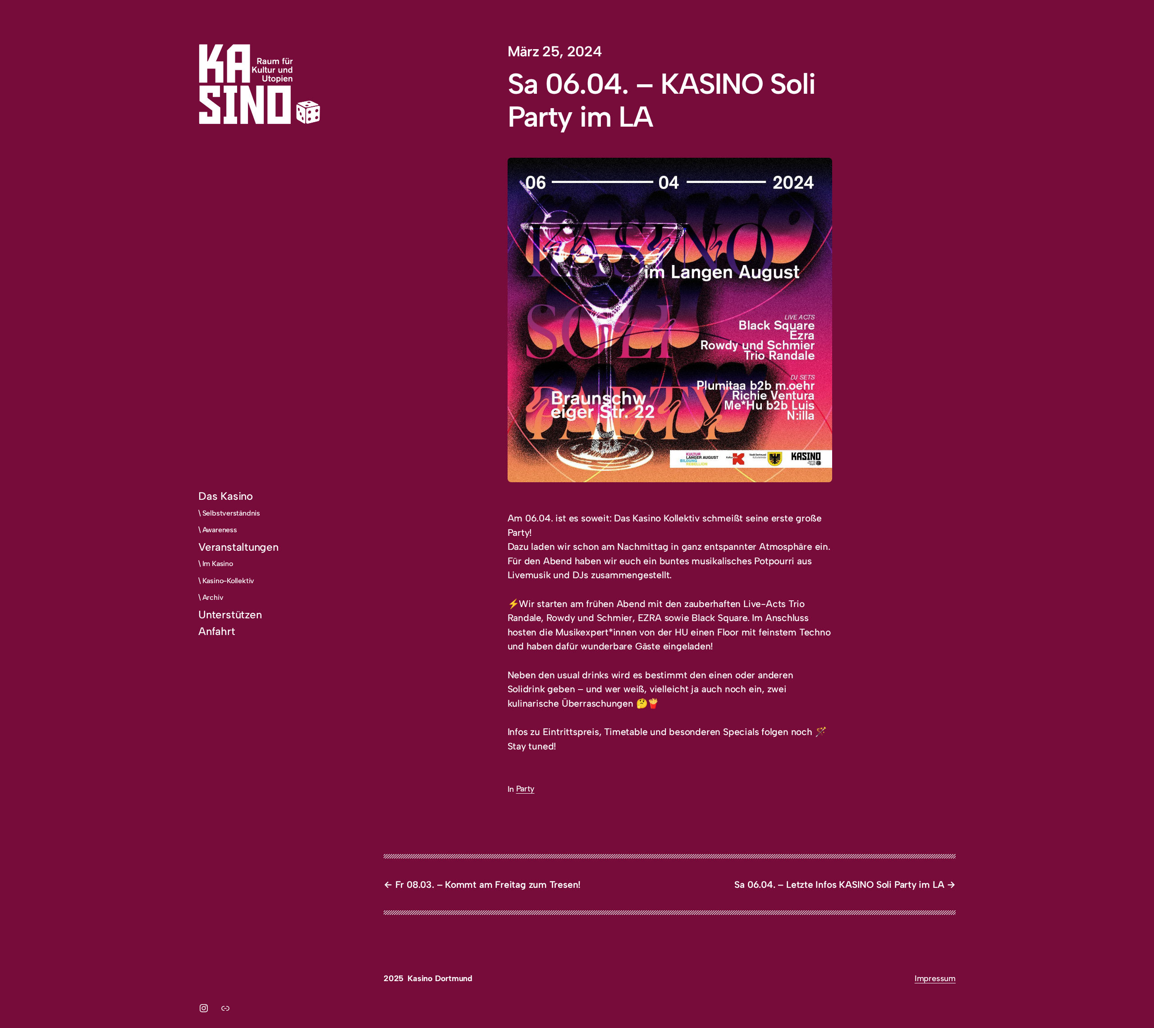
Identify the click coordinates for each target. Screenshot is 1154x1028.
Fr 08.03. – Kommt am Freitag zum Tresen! (488, 884)
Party (525, 789)
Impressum (935, 978)
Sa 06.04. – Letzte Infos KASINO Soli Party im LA (839, 884)
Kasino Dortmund (440, 978)
